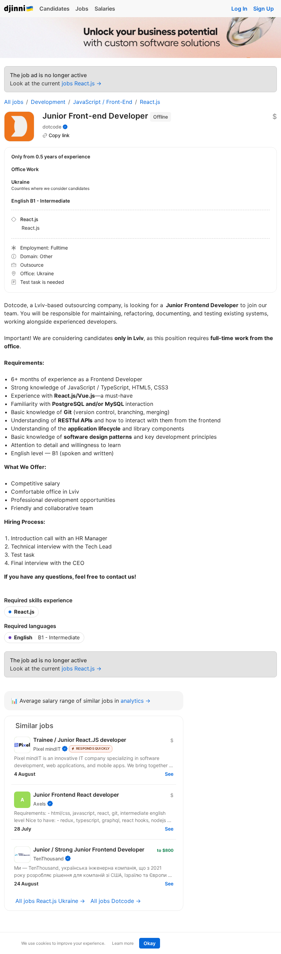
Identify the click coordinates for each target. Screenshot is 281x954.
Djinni (19, 9)
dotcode (51, 127)
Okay (150, 943)
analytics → (135, 700)
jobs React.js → (81, 83)
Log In (239, 8)
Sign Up (263, 8)
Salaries (105, 8)
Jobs (81, 8)
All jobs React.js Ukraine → (50, 900)
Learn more (123, 943)
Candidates (54, 8)
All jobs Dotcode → (115, 900)
